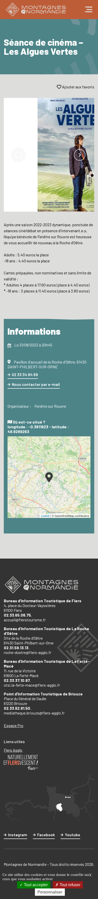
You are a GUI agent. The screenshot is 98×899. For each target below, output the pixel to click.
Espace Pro (13, 725)
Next (80, 155)
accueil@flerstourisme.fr (25, 619)
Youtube (72, 834)
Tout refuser (69, 885)
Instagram (17, 834)
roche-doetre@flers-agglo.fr (27, 652)
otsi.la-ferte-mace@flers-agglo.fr (32, 685)
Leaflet (45, 516)
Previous (18, 155)
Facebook (46, 834)
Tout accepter (35, 885)
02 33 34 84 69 (25, 374)
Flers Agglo (13, 750)
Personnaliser (49, 892)
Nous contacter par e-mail (36, 384)
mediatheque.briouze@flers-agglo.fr (34, 712)
